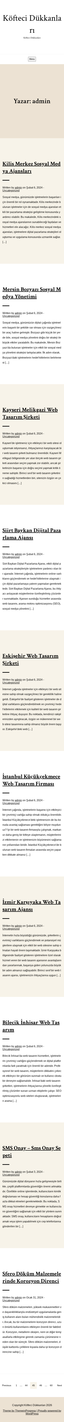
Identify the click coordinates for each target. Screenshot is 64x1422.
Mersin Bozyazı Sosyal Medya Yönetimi (31, 293)
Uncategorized (11, 190)
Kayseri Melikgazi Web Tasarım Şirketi (30, 413)
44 (26, 1385)
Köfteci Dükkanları (32, 26)
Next (59, 1385)
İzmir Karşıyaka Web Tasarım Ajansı (31, 905)
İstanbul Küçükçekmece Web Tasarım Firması (31, 780)
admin (18, 187)
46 (40, 1385)
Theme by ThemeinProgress (19, 1410)
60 (51, 1385)
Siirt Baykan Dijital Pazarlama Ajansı (31, 534)
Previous (6, 1385)
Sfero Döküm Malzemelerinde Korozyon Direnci (31, 1277)
